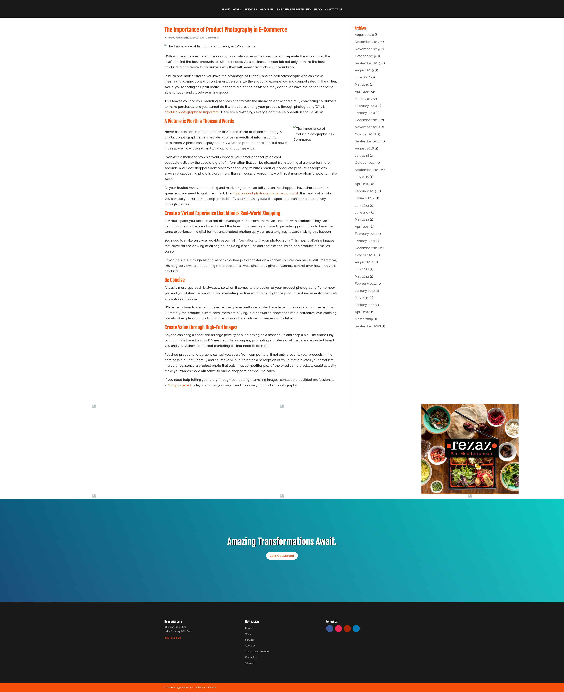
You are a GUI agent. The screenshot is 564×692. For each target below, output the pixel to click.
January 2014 (365, 198)
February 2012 (366, 283)
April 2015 (362, 184)
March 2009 (364, 319)
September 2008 (368, 326)
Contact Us (333, 10)
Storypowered (179, 385)
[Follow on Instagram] (338, 628)
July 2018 (362, 155)
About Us (266, 10)
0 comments (212, 38)
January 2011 (365, 305)
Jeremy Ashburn (176, 38)
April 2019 (362, 91)
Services (250, 10)
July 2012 (362, 269)
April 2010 (362, 312)
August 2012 (364, 262)
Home (226, 10)
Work (237, 10)
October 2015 (365, 162)
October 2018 (365, 134)
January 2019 (365, 113)
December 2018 (367, 120)
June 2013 (362, 212)
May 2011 (362, 298)
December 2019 (367, 42)
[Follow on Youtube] (347, 628)
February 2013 (366, 234)
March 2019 (363, 99)
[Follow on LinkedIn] (356, 628)
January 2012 (365, 291)
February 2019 (366, 106)
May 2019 (362, 84)
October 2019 (365, 56)
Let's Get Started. (282, 555)
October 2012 (365, 255)
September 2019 (368, 63)
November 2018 (367, 127)
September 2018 (368, 141)
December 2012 (367, 248)
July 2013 (362, 205)
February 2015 (366, 191)
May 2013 (362, 219)
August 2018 (364, 148)
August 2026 (364, 35)
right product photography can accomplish (266, 193)
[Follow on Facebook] (329, 628)
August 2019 (364, 70)
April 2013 (362, 227)
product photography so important (191, 112)
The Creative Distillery (294, 10)
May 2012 (362, 276)
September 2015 (367, 170)
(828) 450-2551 (172, 637)
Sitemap (249, 663)
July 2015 (362, 177)
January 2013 (365, 241)
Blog (318, 10)
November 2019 (367, 49)
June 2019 (362, 77)
